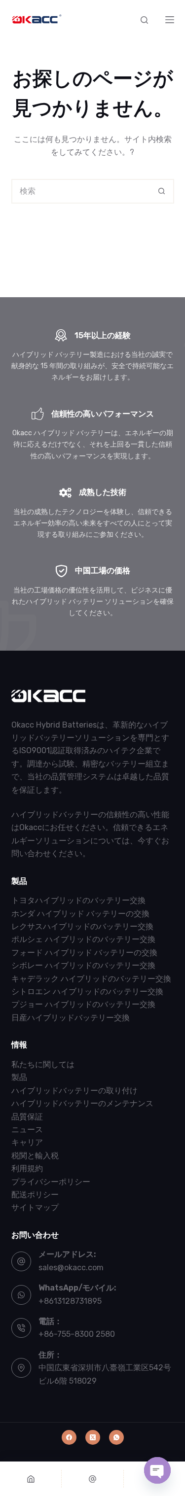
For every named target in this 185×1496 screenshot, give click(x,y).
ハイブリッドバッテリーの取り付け (74, 1090)
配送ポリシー (35, 1194)
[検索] (144, 20)
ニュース (27, 1129)
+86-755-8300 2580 (76, 1334)
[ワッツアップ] (116, 1437)
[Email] (92, 1479)
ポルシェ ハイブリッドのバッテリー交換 (83, 939)
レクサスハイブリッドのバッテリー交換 (82, 926)
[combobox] (81, 191)
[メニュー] (169, 19)
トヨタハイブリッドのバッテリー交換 (78, 900)
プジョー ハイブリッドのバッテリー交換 (83, 1004)
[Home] (30, 1479)
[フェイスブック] (69, 1437)
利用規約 (27, 1168)
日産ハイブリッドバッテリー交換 (70, 1017)
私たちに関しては (42, 1064)
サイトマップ (35, 1207)
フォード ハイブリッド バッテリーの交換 (84, 952)
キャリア (27, 1142)
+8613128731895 (70, 1301)
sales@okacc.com (71, 1267)
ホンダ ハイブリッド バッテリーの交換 (80, 913)
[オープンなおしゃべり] (157, 1470)
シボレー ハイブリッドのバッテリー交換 (83, 965)
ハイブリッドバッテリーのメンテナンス (82, 1103)
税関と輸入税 (35, 1155)
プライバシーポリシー (50, 1181)
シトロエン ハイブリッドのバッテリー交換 (87, 991)
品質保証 (27, 1116)
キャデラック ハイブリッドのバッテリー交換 (91, 978)
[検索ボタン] (161, 191)
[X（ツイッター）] (92, 1437)
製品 (19, 1077)
